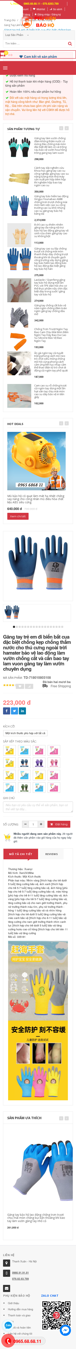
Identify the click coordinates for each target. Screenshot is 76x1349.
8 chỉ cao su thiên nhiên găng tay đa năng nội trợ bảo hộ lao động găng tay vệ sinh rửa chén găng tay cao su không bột (51, 230)
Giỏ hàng (25, 14)
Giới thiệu (13, 1303)
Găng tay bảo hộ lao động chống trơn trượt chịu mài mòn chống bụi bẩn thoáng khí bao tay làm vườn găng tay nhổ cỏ (36, 1218)
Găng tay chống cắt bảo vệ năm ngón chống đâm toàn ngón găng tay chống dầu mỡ (50, 309)
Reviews (51, 854)
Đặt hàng (61, 824)
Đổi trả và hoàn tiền (19, 1327)
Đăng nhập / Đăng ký (49, 14)
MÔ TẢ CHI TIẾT (20, 854)
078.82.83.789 (20, 1279)
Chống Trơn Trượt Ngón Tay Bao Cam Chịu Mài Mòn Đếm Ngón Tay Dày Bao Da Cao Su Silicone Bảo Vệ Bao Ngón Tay (51, 334)
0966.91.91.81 (20, 1273)
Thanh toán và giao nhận (19, 1318)
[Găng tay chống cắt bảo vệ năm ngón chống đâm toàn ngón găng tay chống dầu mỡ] (19, 316)
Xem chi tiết (18, 516)
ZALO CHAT (50, 1295)
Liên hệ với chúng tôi (20, 1333)
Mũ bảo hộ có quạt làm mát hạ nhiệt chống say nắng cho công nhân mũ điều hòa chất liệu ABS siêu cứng (35, 499)
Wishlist (40, 9)
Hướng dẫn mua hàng (20, 1309)
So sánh (57, 9)
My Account (22, 9)
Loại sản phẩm (14, 35)
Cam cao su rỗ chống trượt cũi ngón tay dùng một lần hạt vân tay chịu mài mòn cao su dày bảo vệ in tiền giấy (50, 391)
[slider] (10, 685)
